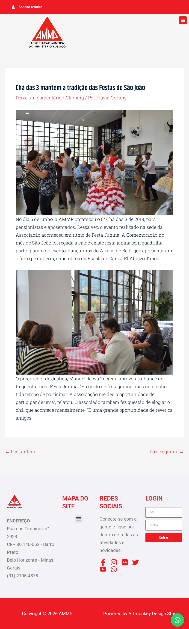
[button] (183, 20)
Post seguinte (167, 451)
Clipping (75, 98)
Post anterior (21, 451)
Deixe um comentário (39, 98)
